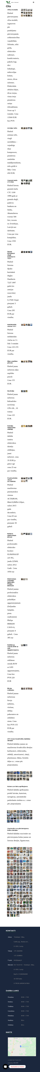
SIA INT (15, 1063)
